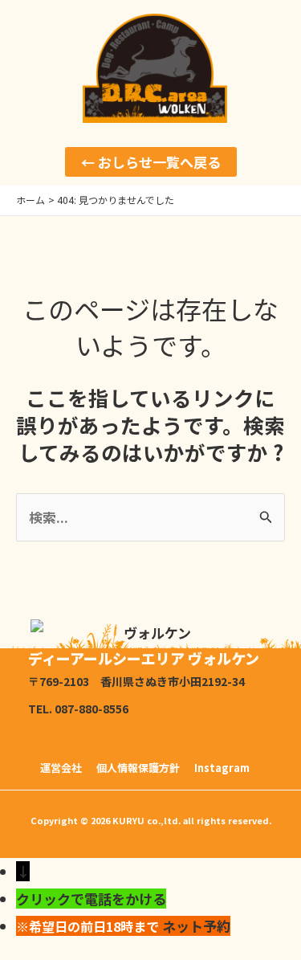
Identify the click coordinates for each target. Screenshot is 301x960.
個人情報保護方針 (138, 767)
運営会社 (61, 767)
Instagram (222, 767)
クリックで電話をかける (91, 899)
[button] (151, 162)
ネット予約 (196, 926)
